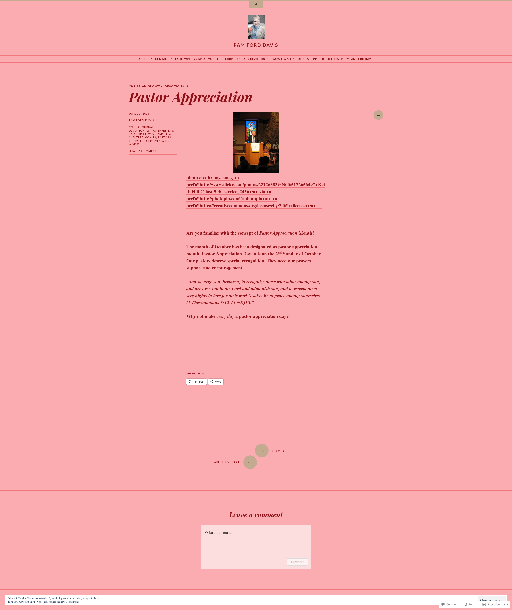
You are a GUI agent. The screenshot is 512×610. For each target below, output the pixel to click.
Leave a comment (143, 151)
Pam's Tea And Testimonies (150, 135)
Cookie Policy (72, 601)
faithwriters (162, 130)
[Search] (256, 4)
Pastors (164, 137)
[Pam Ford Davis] (256, 27)
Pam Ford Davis (256, 45)
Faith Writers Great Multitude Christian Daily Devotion (220, 59)
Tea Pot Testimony (144, 140)
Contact (162, 59)
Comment (297, 562)
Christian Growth (146, 86)
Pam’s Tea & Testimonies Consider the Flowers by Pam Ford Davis (322, 59)
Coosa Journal (141, 127)
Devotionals (176, 86)
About (143, 59)
